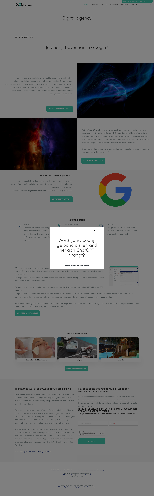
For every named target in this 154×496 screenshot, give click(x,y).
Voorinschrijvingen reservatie (77, 265)
